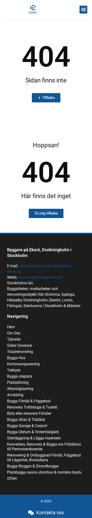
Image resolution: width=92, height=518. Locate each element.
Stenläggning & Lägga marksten (34, 438)
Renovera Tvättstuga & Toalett (32, 407)
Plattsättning (18, 382)
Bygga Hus (16, 358)
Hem (11, 327)
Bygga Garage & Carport (27, 425)
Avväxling (15, 395)
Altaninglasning (20, 388)
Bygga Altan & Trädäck (26, 419)
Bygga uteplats (19, 376)
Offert (12, 478)
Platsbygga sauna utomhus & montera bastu (44, 472)
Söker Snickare (19, 345)
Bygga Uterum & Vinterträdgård (33, 432)
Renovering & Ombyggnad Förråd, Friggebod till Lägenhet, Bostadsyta (44, 457)
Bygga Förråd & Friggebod (28, 401)
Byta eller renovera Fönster (29, 413)
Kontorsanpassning (23, 364)
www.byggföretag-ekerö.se (40, 277)
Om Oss (13, 333)
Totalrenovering (20, 351)
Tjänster (14, 339)
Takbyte (13, 370)
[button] (83, 10)
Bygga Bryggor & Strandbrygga (33, 466)
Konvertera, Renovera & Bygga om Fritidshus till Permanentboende (44, 446)
